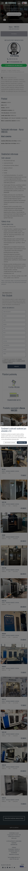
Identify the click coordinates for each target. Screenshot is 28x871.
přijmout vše (22, 442)
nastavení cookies (10, 442)
